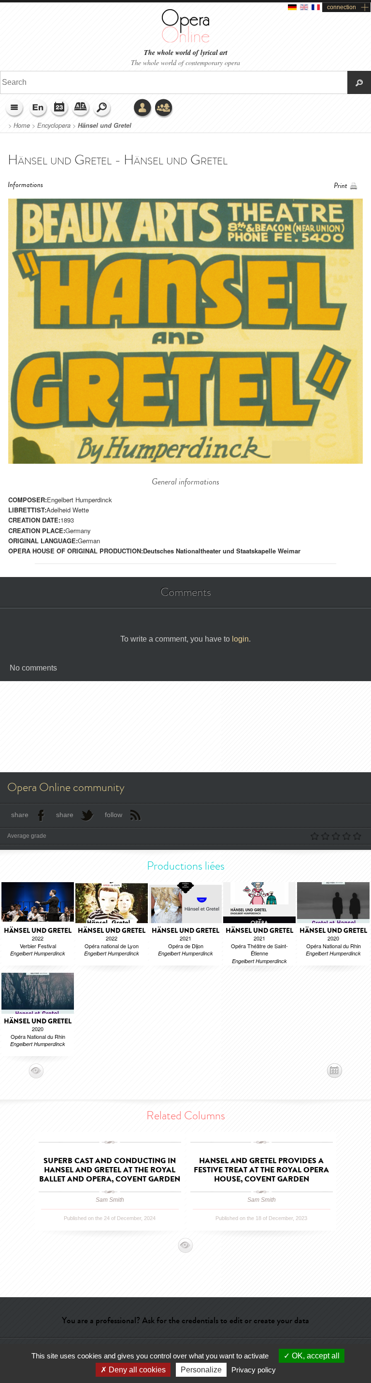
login (240, 639)
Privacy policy (253, 1370)
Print (340, 186)
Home (22, 125)
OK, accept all (315, 1356)
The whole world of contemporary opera (185, 62)
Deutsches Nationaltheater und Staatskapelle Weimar (221, 550)
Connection (143, 108)
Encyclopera (54, 125)
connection (341, 7)
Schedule (60, 108)
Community (164, 108)
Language (38, 108)
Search (102, 108)
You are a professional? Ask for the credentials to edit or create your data (185, 1320)
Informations (25, 185)
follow (113, 815)
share (20, 815)
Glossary (81, 108)
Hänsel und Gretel (104, 125)
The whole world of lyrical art (186, 52)
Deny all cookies (136, 1370)
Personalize (201, 1370)
